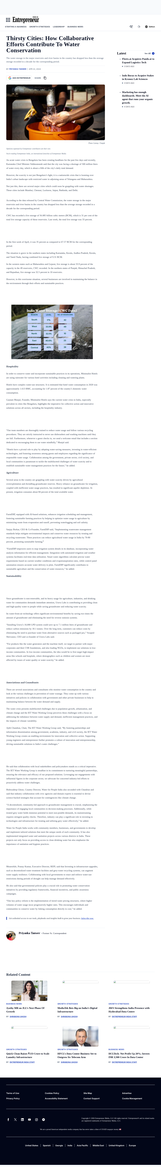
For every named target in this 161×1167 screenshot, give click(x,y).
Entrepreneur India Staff (124, 1016)
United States (31, 1145)
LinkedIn (22, 1119)
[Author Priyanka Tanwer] (11, 936)
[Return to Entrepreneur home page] (26, 20)
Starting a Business (15, 27)
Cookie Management (132, 1098)
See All (148, 53)
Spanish (47, 1145)
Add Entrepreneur (21, 78)
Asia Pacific (82, 1145)
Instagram (36, 1119)
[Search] (131, 26)
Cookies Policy (52, 1093)
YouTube (29, 1119)
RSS (43, 1119)
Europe (132, 1145)
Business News (75, 27)
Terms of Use (12, 1093)
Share (38, 78)
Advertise (126, 1093)
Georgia (59, 1145)
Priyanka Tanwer (17, 69)
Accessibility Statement (56, 1098)
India (70, 1145)
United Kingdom (116, 1145)
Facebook (8, 1119)
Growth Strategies (39, 27)
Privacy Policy (13, 1098)
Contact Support (92, 1098)
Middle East (98, 1145)
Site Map (88, 1093)
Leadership (59, 27)
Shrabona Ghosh (18, 1016)
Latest (121, 53)
